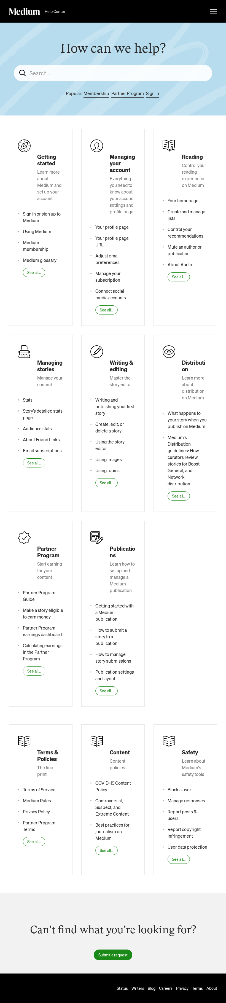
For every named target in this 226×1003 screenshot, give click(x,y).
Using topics (107, 470)
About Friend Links (41, 439)
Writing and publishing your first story (114, 406)
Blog (151, 988)
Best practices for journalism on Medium (112, 831)
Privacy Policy (36, 811)
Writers (137, 988)
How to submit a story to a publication (111, 636)
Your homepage (183, 200)
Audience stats (37, 428)
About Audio (180, 264)
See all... (34, 272)
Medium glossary (40, 260)
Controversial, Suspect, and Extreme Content (112, 807)
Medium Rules (37, 800)
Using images (108, 459)
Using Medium (37, 231)
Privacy (182, 988)
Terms (197, 988)
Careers (166, 988)
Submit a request (113, 954)
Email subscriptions (42, 450)
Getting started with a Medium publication (114, 612)
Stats (28, 400)
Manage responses (186, 800)
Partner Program (127, 93)
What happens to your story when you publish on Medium (187, 419)
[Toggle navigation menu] (213, 11)
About (211, 988)
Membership (96, 93)
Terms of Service (39, 789)
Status (122, 988)
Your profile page (112, 227)
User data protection (187, 847)
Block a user (179, 789)
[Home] (24, 11)
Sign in (152, 93)
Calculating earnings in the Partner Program (43, 652)
